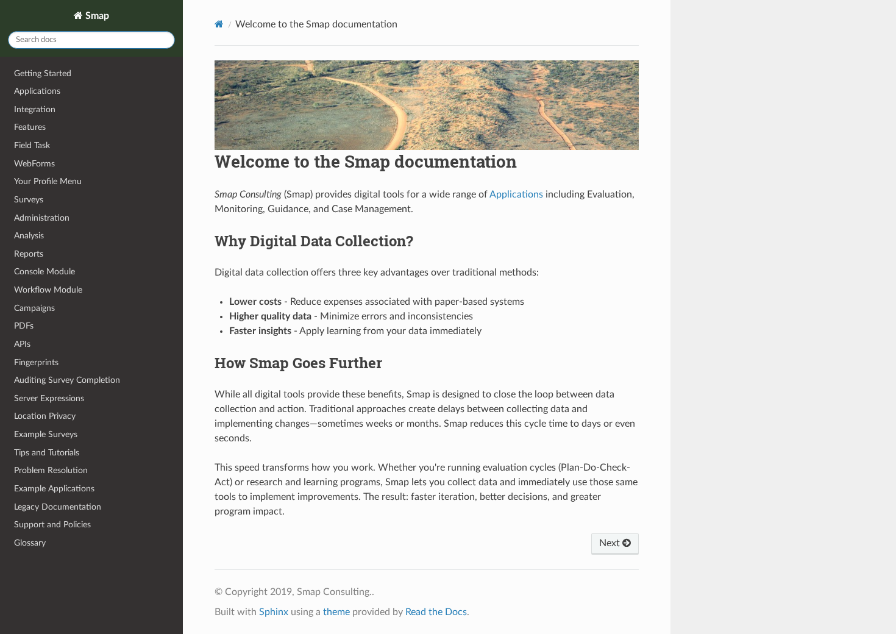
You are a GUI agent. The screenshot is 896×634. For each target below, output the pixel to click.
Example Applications (54, 488)
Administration (41, 218)
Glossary (30, 542)
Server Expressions (49, 398)
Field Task (32, 145)
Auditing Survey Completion (67, 380)
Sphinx (273, 612)
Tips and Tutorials (46, 452)
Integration (34, 109)
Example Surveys (45, 434)
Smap (96, 16)
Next (610, 543)
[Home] (219, 24)
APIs (22, 344)
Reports (28, 253)
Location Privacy (45, 416)
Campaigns (34, 308)
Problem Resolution (51, 470)
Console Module (44, 271)
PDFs (24, 325)
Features (30, 127)
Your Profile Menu (48, 181)
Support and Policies (52, 524)
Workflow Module (48, 289)
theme (336, 612)
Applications (37, 91)
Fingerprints (36, 362)
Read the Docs (436, 612)
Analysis (29, 235)
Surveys (28, 199)
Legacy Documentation (57, 506)
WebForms (34, 163)
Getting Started (42, 73)
